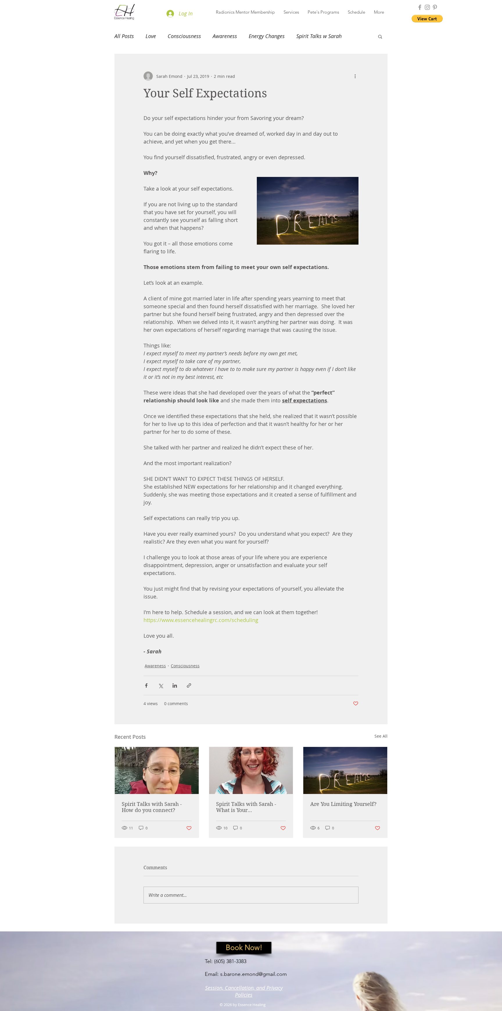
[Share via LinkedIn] (175, 685)
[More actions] (355, 76)
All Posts (124, 36)
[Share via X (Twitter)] (160, 685)
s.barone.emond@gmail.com (253, 974)
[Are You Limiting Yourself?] (345, 770)
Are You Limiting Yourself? (343, 804)
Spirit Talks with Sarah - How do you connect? (152, 807)
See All (381, 736)
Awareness (225, 36)
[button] (291, 12)
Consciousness (184, 36)
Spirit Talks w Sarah (319, 36)
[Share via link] (189, 685)
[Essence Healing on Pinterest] (434, 7)
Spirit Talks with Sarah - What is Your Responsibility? (246, 807)
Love (151, 36)
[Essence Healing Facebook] (419, 7)
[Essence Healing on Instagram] (427, 7)
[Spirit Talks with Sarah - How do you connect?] (157, 770)
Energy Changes (267, 36)
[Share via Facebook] (146, 685)
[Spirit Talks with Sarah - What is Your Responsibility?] (251, 770)
